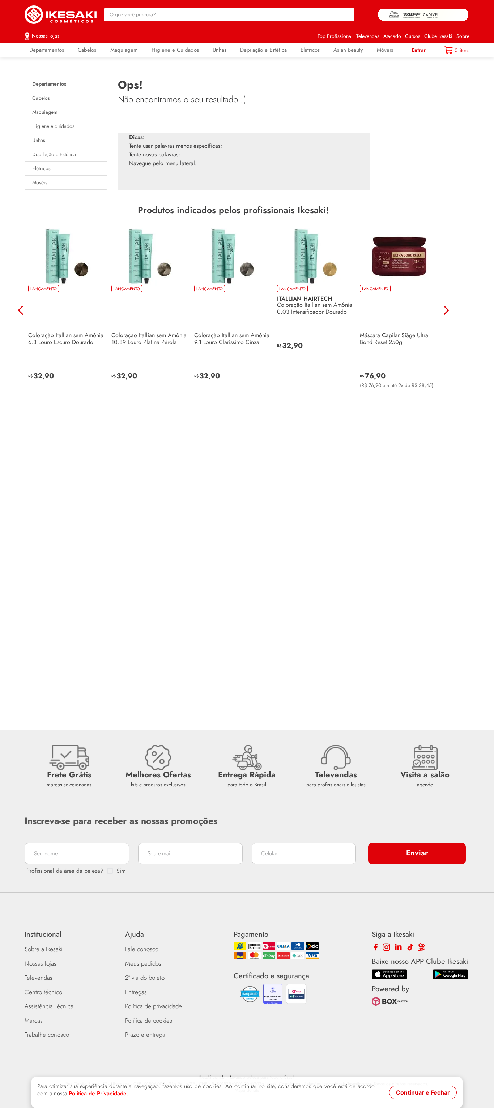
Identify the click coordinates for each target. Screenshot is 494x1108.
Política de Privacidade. (98, 1093)
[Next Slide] (446, 295)
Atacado (392, 36)
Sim (120, 871)
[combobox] (229, 14)
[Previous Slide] (21, 295)
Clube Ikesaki (438, 36)
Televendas (367, 36)
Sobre (462, 36)
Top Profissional (335, 36)
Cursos (412, 36)
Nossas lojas (45, 35)
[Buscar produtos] (345, 14)
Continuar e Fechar (423, 1092)
